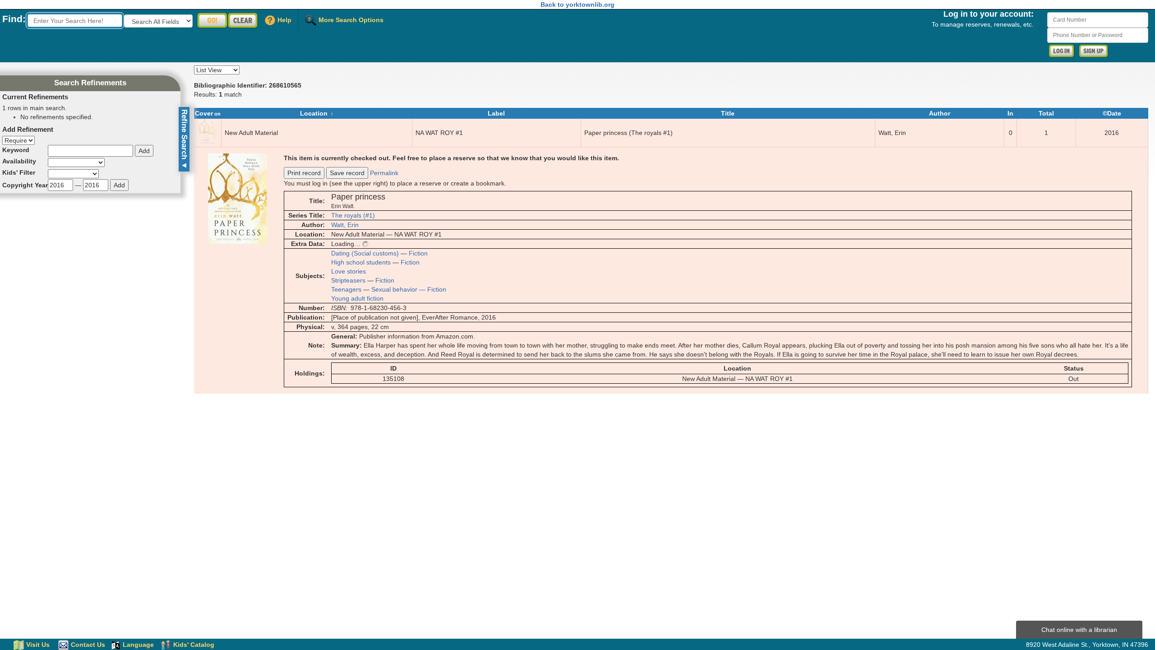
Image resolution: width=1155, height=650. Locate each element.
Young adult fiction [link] (357, 298)
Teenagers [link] (346, 289)
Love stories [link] (348, 271)
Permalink (384, 172)
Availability (19, 161)
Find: (14, 19)
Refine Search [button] (184, 139)
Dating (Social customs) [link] (365, 253)
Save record (347, 172)
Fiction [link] (418, 253)
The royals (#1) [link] (353, 215)
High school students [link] (361, 262)
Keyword (15, 149)
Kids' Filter (18, 172)
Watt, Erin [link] (345, 224)
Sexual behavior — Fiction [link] (408, 289)
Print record (304, 172)
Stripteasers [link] (348, 280)
